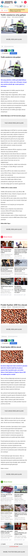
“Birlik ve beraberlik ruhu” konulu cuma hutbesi (6, 251)
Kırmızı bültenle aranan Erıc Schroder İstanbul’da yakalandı (7, 269)
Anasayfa (4, 17)
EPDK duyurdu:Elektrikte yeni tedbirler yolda (20, 533)
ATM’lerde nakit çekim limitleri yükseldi (7, 532)
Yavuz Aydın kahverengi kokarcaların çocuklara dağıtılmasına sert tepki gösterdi (20, 252)
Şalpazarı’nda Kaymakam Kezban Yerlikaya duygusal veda (17, 10)
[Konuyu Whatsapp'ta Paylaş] (9, 50)
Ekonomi (9, 307)
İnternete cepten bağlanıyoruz (18, 495)
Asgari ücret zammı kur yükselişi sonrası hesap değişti (20, 514)
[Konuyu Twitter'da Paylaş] (5, 50)
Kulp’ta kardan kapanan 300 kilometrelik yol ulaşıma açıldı (20, 269)
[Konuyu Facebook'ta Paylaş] (2, 50)
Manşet (8, 17)
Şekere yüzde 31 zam (6, 513)
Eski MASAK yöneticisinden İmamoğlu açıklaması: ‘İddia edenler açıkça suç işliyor (20, 289)
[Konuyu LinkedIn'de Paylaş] (12, 50)
